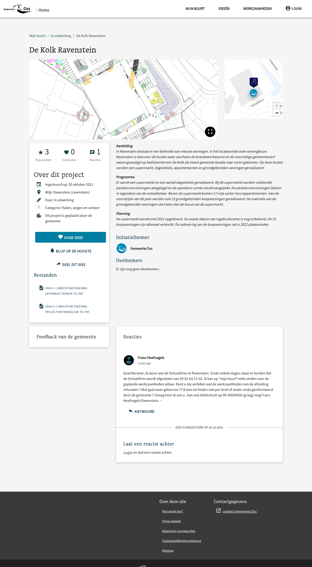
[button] (210, 132)
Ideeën (224, 8)
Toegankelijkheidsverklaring (181, 541)
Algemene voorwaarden (178, 531)
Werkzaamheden (257, 8)
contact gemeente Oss (240, 511)
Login (296, 8)
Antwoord (144, 411)
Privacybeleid (171, 521)
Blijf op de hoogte (73, 251)
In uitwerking (61, 35)
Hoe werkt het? (172, 511)
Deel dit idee (73, 264)
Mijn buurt (195, 8)
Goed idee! (73, 237)
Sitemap (168, 550)
